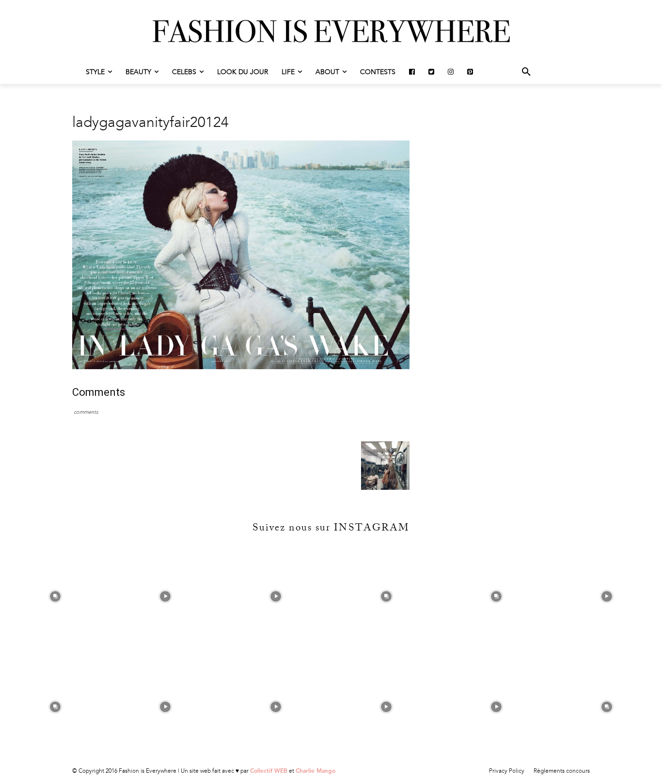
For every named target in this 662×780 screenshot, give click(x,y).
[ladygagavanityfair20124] (241, 367)
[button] (526, 72)
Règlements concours (562, 770)
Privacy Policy (506, 770)
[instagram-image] (55, 596)
